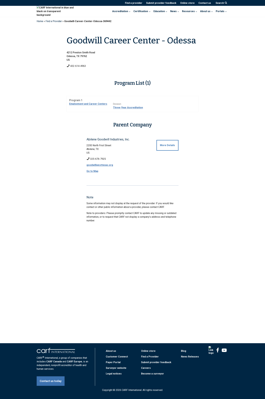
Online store (187, 3)
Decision (117, 104)
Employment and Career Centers (88, 103)
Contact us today (50, 381)
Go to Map (92, 171)
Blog (183, 350)
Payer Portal (113, 362)
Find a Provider (54, 21)
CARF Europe (74, 361)
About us (111, 350)
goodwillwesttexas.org (99, 165)
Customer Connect (117, 356)
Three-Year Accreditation (128, 107)
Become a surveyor (152, 373)
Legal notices (114, 373)
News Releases (190, 356)
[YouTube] (224, 350)
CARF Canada (54, 361)
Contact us (204, 3)
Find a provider (133, 3)
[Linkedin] (211, 350)
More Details (167, 145)
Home (40, 21)
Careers (146, 368)
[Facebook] (217, 350)
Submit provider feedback (161, 3)
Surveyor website (116, 368)
